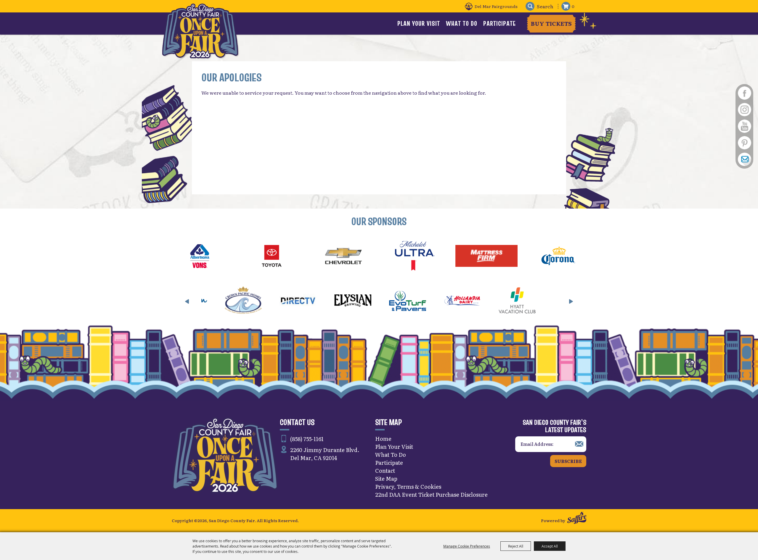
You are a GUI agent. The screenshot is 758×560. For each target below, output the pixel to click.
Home (383, 439)
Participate (499, 23)
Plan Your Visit (418, 23)
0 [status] (573, 6)
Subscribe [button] (568, 461)
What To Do (461, 23)
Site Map (386, 478)
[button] (187, 301)
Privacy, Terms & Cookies (408, 486)
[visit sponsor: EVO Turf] (356, 301)
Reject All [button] (515, 546)
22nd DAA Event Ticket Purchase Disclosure (431, 494)
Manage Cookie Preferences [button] (466, 546)
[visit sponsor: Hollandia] (411, 301)
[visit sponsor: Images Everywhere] (520, 301)
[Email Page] (744, 159)
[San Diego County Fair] (200, 31)
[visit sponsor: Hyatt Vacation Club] (466, 301)
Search (530, 6)
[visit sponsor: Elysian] (301, 301)
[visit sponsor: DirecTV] (247, 301)
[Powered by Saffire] (576, 518)
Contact (385, 471)
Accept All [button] (550, 546)
